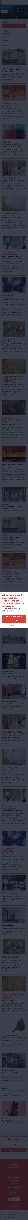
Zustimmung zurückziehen (14, 621)
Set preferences (14, 625)
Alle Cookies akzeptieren (14, 616)
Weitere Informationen (7, 611)
